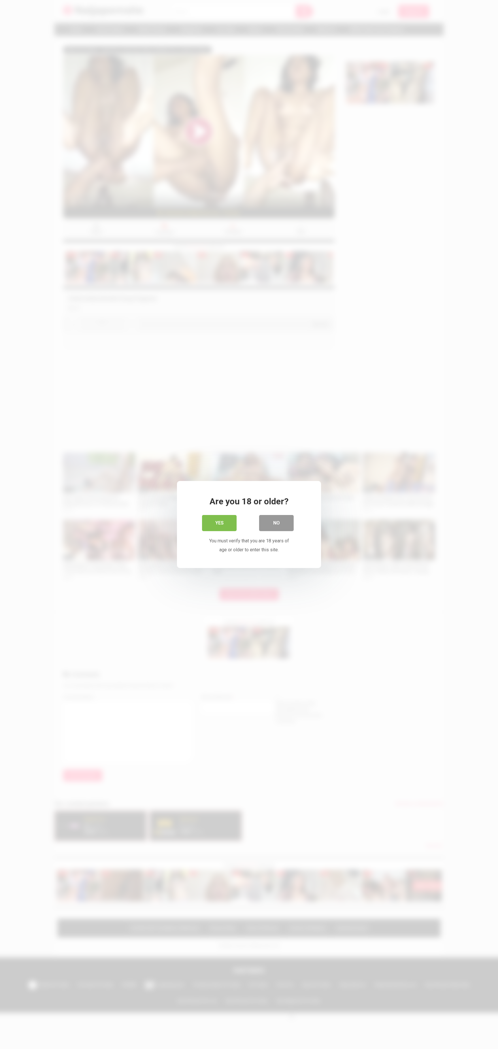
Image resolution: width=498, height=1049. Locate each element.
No (276, 523)
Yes (219, 523)
